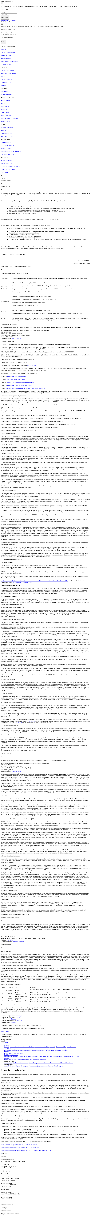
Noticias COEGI (9, 1056)
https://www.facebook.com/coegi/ (16, 376)
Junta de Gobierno (29, 1047)
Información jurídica (44, 1050)
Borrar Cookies (5, 1031)
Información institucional (17, 1047)
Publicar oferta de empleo (55, 1066)
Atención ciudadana (9, 1066)
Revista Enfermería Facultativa (61, 1056)
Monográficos (38, 1056)
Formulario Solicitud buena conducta (49, 1063)
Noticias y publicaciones (11, 1055)
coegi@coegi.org (16, 338)
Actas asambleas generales (25, 1050)
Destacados (31, 1056)
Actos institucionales (40, 1047)
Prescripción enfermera (21, 1063)
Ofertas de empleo (34, 1063)
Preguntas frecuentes (70, 1047)
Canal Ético (65, 1050)
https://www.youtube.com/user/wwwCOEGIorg (20, 382)
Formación (7, 1051)
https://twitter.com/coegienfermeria (15, 379)
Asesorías (19, 1059)
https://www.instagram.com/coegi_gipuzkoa (19, 385)
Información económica (11, 1050)
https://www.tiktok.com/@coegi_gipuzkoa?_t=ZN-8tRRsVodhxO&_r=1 (26, 388)
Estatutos (35, 1050)
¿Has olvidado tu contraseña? (9, 20)
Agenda (16, 1056)
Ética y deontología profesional (55, 1047)
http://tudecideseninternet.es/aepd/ (22, 582)
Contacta (6, 1047)
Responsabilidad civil (10, 1059)
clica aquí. (19, 1016)
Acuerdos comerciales (40, 1059)
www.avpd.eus (30, 721)
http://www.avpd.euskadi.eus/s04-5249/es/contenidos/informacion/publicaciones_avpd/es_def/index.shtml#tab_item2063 (34, 581)
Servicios (6, 1058)
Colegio (6, 1045)
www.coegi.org (31, 365)
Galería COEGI (74, 1056)
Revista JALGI (23, 1056)
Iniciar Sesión (4, 172)
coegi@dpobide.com (18, 941)
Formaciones (7, 1053)
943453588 (10, 940)
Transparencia (8, 1048)
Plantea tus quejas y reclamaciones (38, 1066)
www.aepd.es (18, 722)
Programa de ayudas (28, 1059)
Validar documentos (55, 1050)
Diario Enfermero (47, 1056)
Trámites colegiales (9, 1063)
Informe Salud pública (66, 1063)
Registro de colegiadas (22, 1066)
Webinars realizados (17, 1053)
